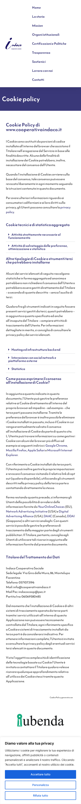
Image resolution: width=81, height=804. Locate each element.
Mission (37, 25)
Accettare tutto (40, 774)
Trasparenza (41, 52)
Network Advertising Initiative (26, 511)
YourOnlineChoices (51, 506)
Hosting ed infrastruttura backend (35, 349)
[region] (40, 770)
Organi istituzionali (45, 34)
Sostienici (39, 61)
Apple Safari (36, 450)
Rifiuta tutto (40, 795)
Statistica (18, 368)
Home (36, 7)
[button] (40, 236)
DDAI (71, 516)
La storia (38, 16)
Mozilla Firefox (16, 450)
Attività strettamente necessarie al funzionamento (34, 236)
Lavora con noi (42, 70)
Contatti (38, 79)
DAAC (48, 516)
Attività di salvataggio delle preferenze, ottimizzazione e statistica (38, 247)
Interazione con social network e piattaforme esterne (32, 359)
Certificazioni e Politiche (49, 43)
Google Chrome (56, 445)
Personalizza (40, 785)
